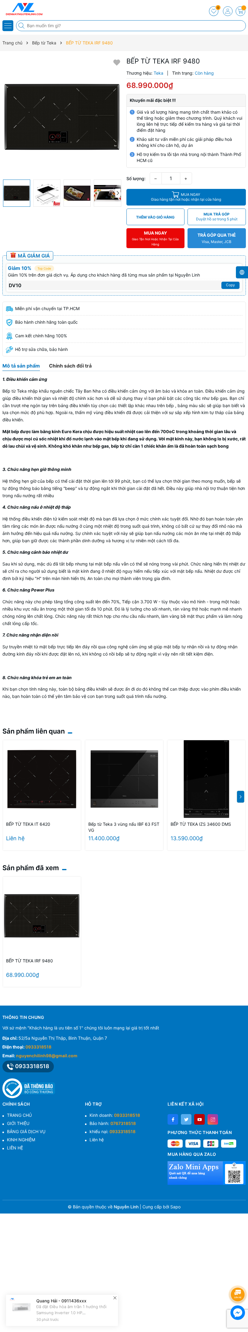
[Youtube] (199, 1119)
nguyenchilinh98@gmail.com (46, 1055)
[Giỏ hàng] (240, 11)
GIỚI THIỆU (18, 1123)
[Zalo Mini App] (207, 1173)
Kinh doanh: (115, 1115)
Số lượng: (135, 178)
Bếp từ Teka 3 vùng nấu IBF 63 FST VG (123, 827)
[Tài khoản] (228, 11)
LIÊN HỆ (15, 1147)
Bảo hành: (113, 1123)
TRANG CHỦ (19, 1115)
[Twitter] (186, 1119)
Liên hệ (97, 1139)
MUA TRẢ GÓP (216, 216)
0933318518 (38, 1046)
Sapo (175, 1206)
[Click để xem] (62, 117)
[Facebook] (173, 1119)
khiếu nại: (112, 1131)
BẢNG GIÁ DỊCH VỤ (26, 1131)
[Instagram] (212, 1119)
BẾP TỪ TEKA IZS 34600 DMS (201, 824)
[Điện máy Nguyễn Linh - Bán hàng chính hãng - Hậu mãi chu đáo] (22, 9)
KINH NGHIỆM (21, 1139)
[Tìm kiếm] (22, 25)
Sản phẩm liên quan (33, 731)
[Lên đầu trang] (238, 1278)
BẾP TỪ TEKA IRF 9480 (29, 960)
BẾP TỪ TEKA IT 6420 (28, 824)
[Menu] (7, 25)
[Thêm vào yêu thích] (116, 62)
